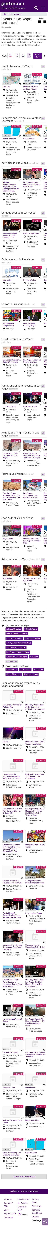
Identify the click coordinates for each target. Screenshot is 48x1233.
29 (29, 56)
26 (10, 56)
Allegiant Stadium (13, 629)
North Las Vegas (31, 674)
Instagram (8, 1217)
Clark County (25, 669)
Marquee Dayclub (32, 638)
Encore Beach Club (14, 638)
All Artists (22, 1203)
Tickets (16, 74)
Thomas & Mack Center (15, 647)
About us (8, 1199)
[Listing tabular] (45, 22)
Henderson (38, 669)
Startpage (36, 1220)
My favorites (23, 1199)
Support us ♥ (10, 1213)
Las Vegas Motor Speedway (17, 652)
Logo (6, 1210)
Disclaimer (37, 1206)
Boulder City (11, 669)
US (9, 14)
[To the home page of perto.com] (4, 14)
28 (23, 56)
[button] (44, 56)
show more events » (25, 1176)
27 (17, 56)
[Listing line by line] (39, 22)
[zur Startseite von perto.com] (12, 6)
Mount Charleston (13, 674)
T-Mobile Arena (30, 629)
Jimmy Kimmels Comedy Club (18, 643)
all (43, 66)
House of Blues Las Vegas (16, 634)
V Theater (34, 657)
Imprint (35, 1217)
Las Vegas (17, 14)
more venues (11, 661)
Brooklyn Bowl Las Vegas (16, 657)
